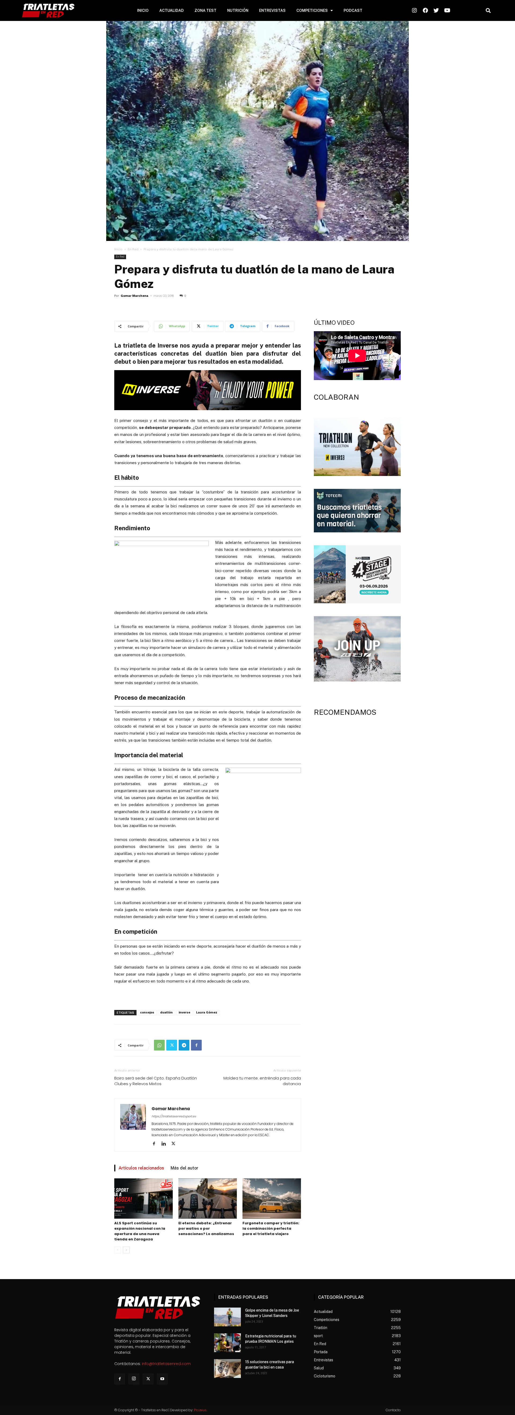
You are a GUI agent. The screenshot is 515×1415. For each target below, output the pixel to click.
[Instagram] (133, 1379)
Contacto (393, 1410)
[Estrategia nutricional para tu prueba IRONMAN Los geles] (227, 1342)
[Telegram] (184, 1045)
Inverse (167, 345)
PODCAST (353, 10)
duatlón (166, 1012)
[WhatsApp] (159, 1045)
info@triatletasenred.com (166, 1363)
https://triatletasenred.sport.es (174, 1116)
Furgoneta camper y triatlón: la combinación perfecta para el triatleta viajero (270, 1228)
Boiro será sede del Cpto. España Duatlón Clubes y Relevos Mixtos (155, 1080)
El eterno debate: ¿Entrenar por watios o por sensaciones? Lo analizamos (206, 1228)
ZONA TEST (205, 10)
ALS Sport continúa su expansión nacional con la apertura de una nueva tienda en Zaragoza (139, 1231)
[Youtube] (162, 1379)
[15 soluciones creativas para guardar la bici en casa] (227, 1368)
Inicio (118, 249)
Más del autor (184, 1168)
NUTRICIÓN (237, 10)
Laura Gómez (206, 1012)
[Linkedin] (165, 1144)
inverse (184, 1012)
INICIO (143, 10)
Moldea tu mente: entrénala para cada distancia (262, 1080)
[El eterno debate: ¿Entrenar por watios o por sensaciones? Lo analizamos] (207, 1198)
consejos (147, 1012)
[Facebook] (196, 1045)
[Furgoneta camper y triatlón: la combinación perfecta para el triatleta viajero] (271, 1198)
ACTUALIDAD (171, 10)
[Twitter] (171, 1045)
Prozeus (200, 1410)
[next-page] (126, 1250)
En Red (133, 249)
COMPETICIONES (312, 10)
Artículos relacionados (141, 1168)
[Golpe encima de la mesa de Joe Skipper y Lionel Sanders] (227, 1317)
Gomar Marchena (134, 296)
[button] (488, 10)
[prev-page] (117, 1250)
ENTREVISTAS (272, 10)
